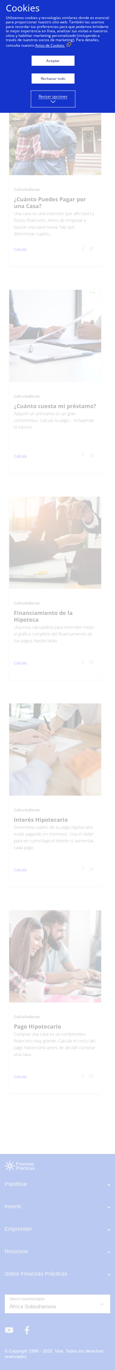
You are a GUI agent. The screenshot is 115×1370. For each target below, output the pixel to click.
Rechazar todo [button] (53, 78)
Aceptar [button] (53, 60)
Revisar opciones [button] (53, 96)
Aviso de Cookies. (50, 45)
